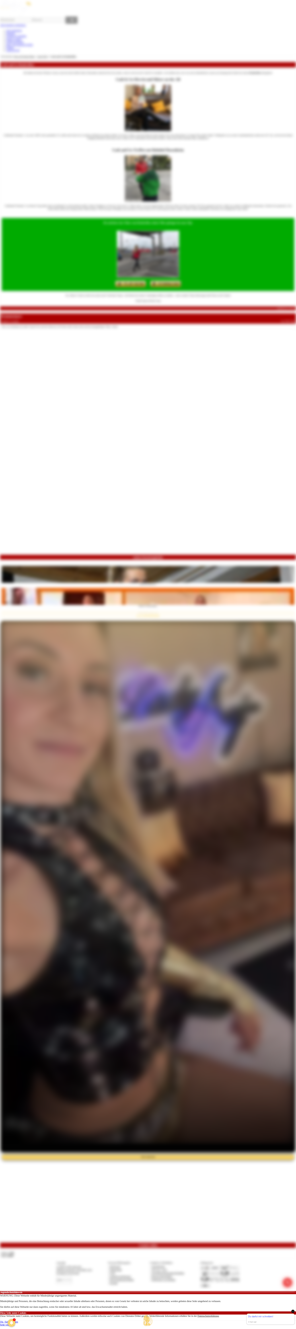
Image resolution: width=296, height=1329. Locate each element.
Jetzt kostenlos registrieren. (13, 25)
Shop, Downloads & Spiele (19, 44)
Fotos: (7, 1255)
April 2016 (42, 56)
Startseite (10, 33)
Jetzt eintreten (148, 1157)
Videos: (7, 1253)
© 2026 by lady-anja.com (68, 1266)
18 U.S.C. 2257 (159, 1270)
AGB (112, 1273)
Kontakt (114, 1283)
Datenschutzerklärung (208, 1316)
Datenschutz (116, 1270)
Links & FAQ (13, 50)
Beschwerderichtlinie (162, 1276)
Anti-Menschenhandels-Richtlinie (168, 1273)
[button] (148, 1320)
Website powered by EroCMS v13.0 (74, 1270)
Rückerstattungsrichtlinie (122, 1279)
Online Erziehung (14, 42)
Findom (10, 47)
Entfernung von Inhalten (163, 1279)
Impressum (115, 1266)
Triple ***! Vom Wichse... (148, 606)
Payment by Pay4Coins (67, 1273)
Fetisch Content (13, 39)
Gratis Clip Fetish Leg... (148, 584)
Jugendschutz (158, 1266)
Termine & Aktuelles (16, 36)
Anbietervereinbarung (120, 1276)
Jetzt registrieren (14, 30)
